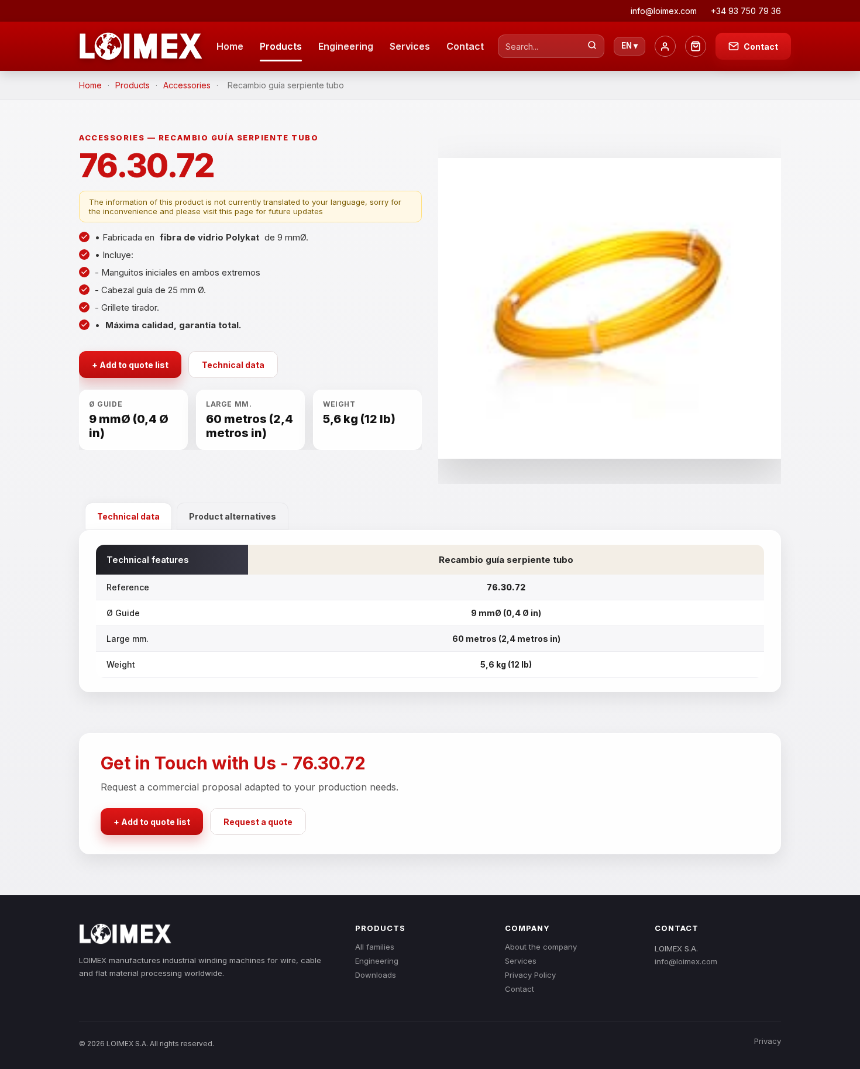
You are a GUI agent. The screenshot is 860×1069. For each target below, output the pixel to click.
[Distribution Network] (695, 46)
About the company (541, 946)
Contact (465, 46)
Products (281, 46)
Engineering (345, 46)
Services (410, 46)
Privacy (767, 1041)
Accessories (187, 85)
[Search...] (592, 46)
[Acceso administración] (665, 46)
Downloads (375, 974)
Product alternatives (232, 516)
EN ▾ (629, 45)
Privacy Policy (530, 974)
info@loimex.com (686, 961)
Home (229, 46)
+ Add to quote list (130, 365)
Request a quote (258, 822)
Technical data (233, 365)
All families (374, 946)
